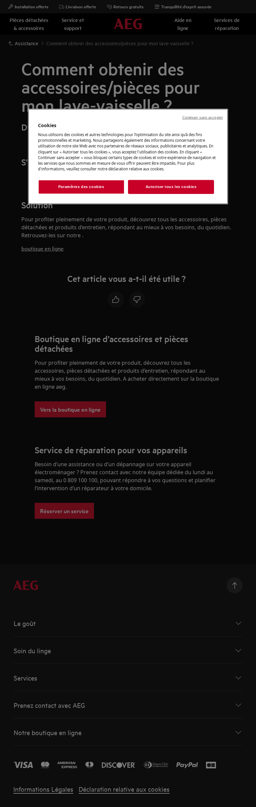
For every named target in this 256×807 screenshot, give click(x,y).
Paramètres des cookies (81, 186)
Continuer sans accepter (202, 117)
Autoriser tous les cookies (171, 186)
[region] (128, 156)
